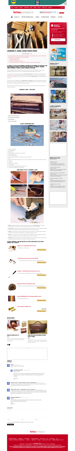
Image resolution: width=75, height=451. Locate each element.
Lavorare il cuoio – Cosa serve (14, 58)
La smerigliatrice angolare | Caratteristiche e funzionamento (58, 125)
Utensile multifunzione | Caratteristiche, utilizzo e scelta (58, 114)
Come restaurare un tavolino (58, 71)
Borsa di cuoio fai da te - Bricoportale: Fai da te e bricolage (23, 389)
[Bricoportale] (23, 12)
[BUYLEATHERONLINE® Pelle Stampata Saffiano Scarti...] (12, 298)
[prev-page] (7, 344)
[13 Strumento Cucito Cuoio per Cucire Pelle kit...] (12, 262)
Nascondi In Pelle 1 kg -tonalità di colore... (26, 283)
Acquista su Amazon (42, 249)
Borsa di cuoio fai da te (13, 335)
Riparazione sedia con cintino (55, 184)
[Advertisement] (27, 354)
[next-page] (9, 344)
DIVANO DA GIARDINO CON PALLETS (56, 178)
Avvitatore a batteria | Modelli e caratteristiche (58, 137)
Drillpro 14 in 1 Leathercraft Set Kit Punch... (26, 245)
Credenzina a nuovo (53, 161)
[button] (62, 7)
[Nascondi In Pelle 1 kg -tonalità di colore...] (12, 287)
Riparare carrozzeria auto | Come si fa (58, 82)
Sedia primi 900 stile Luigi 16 (55, 167)
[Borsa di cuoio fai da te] (17, 327)
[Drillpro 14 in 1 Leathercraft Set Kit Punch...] (12, 249)
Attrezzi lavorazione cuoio (14, 59)
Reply (11, 367)
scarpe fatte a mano (10, 75)
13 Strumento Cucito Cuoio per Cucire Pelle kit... (28, 258)
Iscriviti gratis (57, 39)
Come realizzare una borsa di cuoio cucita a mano (37, 335)
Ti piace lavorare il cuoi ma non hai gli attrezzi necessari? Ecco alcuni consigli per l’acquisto (24, 62)
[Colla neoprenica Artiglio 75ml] (12, 309)
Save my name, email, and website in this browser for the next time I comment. (21, 422)
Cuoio (29, 338)
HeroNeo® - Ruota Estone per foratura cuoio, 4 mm (28, 271)
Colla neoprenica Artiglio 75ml (24, 306)
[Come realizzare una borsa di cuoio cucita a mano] (37, 327)
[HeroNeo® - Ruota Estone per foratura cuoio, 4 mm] (12, 274)
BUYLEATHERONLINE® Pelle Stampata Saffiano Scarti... (29, 296)
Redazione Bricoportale (18, 370)
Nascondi (30, 53)
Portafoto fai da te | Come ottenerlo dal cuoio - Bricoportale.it (24, 382)
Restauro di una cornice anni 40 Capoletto (57, 172)
